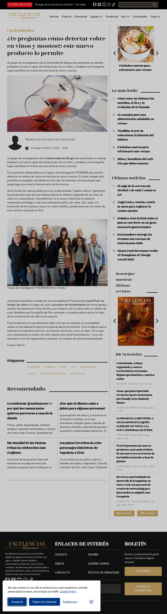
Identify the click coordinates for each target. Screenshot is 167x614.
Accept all (17, 602)
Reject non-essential (44, 602)
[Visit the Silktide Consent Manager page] (91, 602)
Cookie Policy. (68, 591)
